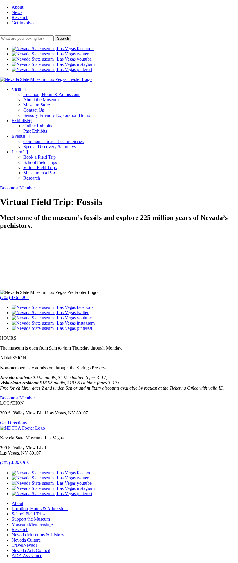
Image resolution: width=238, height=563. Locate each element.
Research (20, 17)
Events (21, 136)
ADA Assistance (27, 555)
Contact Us (33, 110)
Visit (19, 89)
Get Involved (24, 22)
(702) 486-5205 (14, 297)
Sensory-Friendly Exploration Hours (56, 115)
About (17, 7)
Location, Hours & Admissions (51, 94)
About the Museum (41, 99)
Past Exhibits (35, 130)
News (17, 12)
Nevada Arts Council (31, 550)
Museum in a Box (39, 172)
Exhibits (22, 120)
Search (63, 38)
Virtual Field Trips (40, 167)
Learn (20, 151)
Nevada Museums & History (38, 534)
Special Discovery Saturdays (49, 146)
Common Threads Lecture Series (53, 141)
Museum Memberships (32, 524)
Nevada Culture (26, 539)
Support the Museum (31, 519)
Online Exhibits (37, 125)
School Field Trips (40, 162)
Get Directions (13, 422)
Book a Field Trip (39, 157)
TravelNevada (24, 545)
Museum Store (36, 104)
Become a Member (17, 187)
